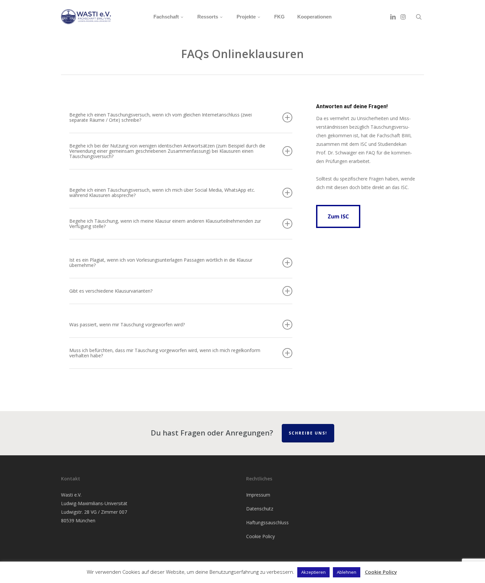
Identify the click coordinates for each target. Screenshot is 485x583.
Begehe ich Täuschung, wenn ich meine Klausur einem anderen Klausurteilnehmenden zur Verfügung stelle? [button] (165, 223)
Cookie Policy (260, 536)
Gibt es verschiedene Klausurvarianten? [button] (110, 291)
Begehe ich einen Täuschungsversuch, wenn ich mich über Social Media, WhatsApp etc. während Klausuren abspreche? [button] (162, 192)
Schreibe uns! (308, 433)
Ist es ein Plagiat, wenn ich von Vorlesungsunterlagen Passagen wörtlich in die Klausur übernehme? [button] (160, 262)
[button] (338, 216)
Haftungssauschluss (267, 522)
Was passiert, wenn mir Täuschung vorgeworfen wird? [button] (127, 324)
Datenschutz (259, 508)
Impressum (258, 495)
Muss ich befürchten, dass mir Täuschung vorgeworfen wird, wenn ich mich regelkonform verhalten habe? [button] (164, 353)
